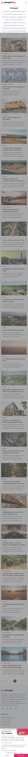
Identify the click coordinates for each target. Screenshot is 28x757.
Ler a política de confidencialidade (9, 750)
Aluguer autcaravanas (7, 717)
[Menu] (26, 2)
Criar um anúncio (6, 722)
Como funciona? (6, 720)
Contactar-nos (5, 724)
